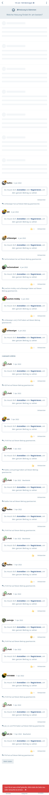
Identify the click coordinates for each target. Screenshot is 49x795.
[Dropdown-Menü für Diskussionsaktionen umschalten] (46, 3)
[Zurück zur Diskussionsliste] (2, 3)
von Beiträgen (24, 3)
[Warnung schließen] (25, 790)
